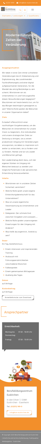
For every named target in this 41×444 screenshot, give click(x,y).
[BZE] (8, 9)
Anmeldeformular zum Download (18, 297)
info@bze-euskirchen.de (28, 2)
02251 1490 (10, 2)
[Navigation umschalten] (32, 9)
